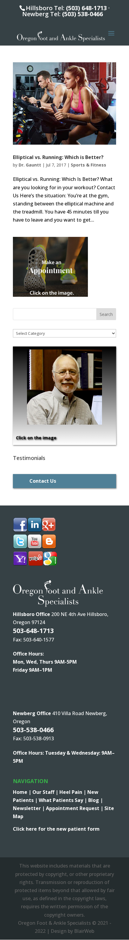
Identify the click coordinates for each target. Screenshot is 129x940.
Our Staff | (45, 792)
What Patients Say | (63, 800)
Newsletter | (29, 808)
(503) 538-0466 (82, 14)
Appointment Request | (75, 808)
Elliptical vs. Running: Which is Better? (58, 157)
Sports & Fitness (88, 165)
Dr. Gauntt (30, 165)
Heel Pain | (73, 792)
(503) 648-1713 (86, 8)
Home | (22, 792)
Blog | (95, 800)
